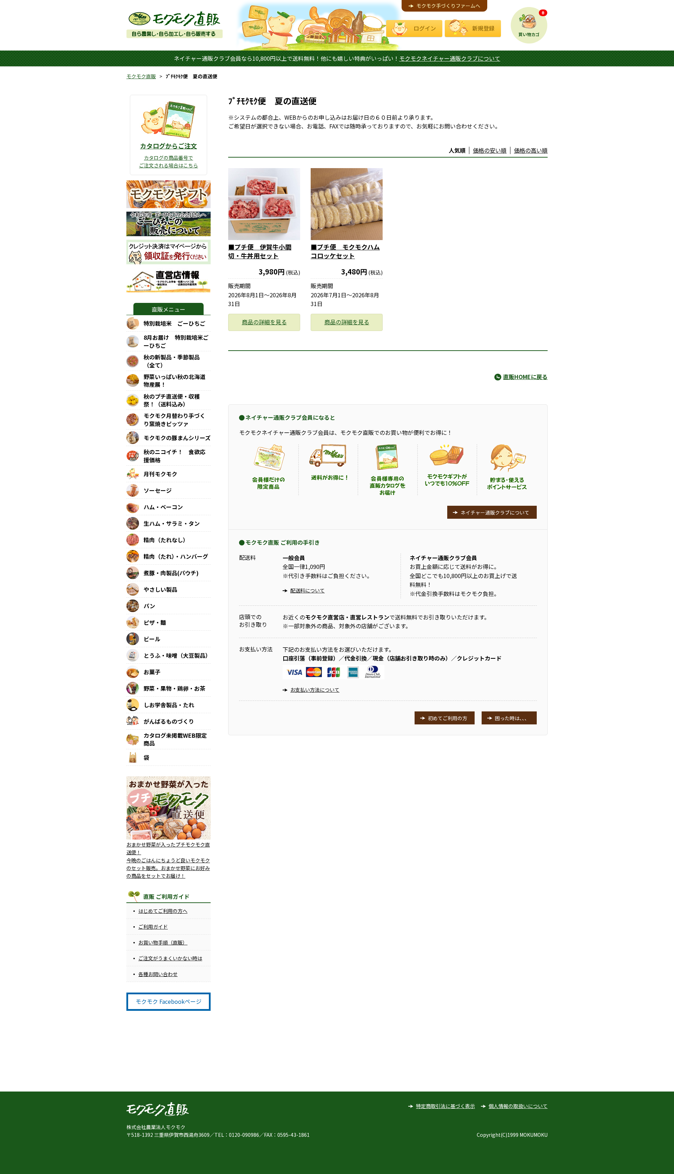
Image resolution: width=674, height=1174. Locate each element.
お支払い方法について (314, 689)
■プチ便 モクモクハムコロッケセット (345, 251)
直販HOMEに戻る (525, 376)
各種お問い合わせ (158, 973)
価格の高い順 (531, 150)
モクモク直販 (141, 76)
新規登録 (483, 28)
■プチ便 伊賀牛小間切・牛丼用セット (259, 251)
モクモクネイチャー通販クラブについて (449, 58)
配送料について (307, 590)
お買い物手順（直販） (162, 942)
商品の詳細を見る (264, 322)
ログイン (425, 28)
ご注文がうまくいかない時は (170, 958)
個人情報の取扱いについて (518, 1105)
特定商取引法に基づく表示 (445, 1105)
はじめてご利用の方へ (162, 910)
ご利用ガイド (153, 926)
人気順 (457, 150)
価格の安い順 (490, 150)
